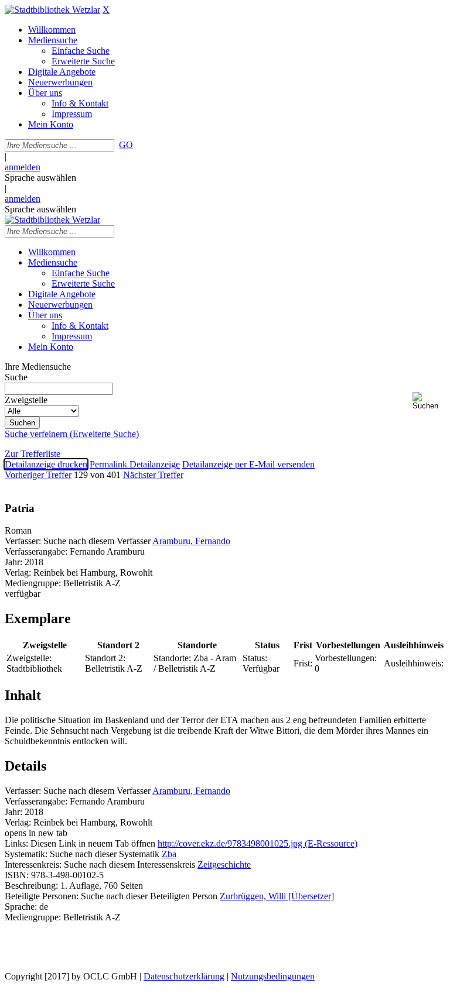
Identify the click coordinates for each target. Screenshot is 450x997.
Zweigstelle (26, 400)
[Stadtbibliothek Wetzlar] (52, 10)
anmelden (22, 167)
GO (126, 145)
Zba (169, 854)
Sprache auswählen (40, 178)
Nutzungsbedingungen (273, 976)
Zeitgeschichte (224, 864)
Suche (16, 377)
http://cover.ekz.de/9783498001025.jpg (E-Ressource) (257, 843)
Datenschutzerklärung (184, 976)
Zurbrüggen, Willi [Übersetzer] (277, 896)
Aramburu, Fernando (191, 541)
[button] (428, 401)
